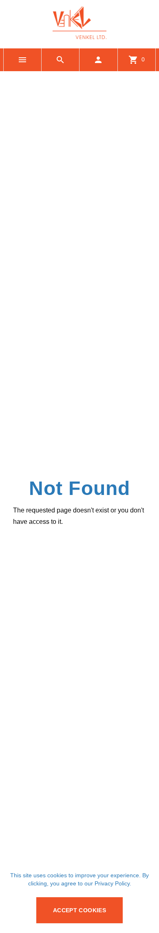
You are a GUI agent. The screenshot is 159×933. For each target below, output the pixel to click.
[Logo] (79, 36)
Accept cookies (79, 910)
